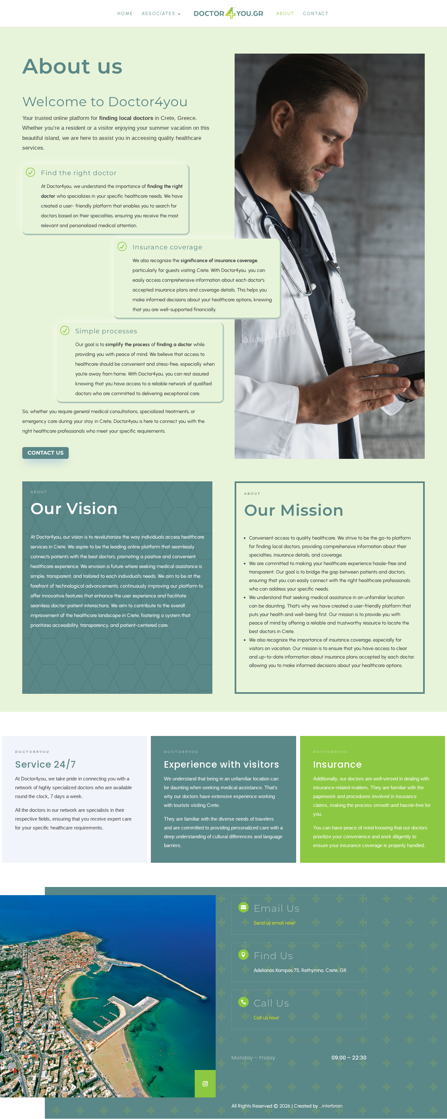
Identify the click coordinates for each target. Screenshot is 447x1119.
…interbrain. (331, 1106)
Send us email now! (274, 923)
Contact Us (45, 453)
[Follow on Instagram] (205, 1084)
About (285, 13)
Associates (159, 13)
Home (125, 13)
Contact (316, 13)
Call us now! (266, 1018)
